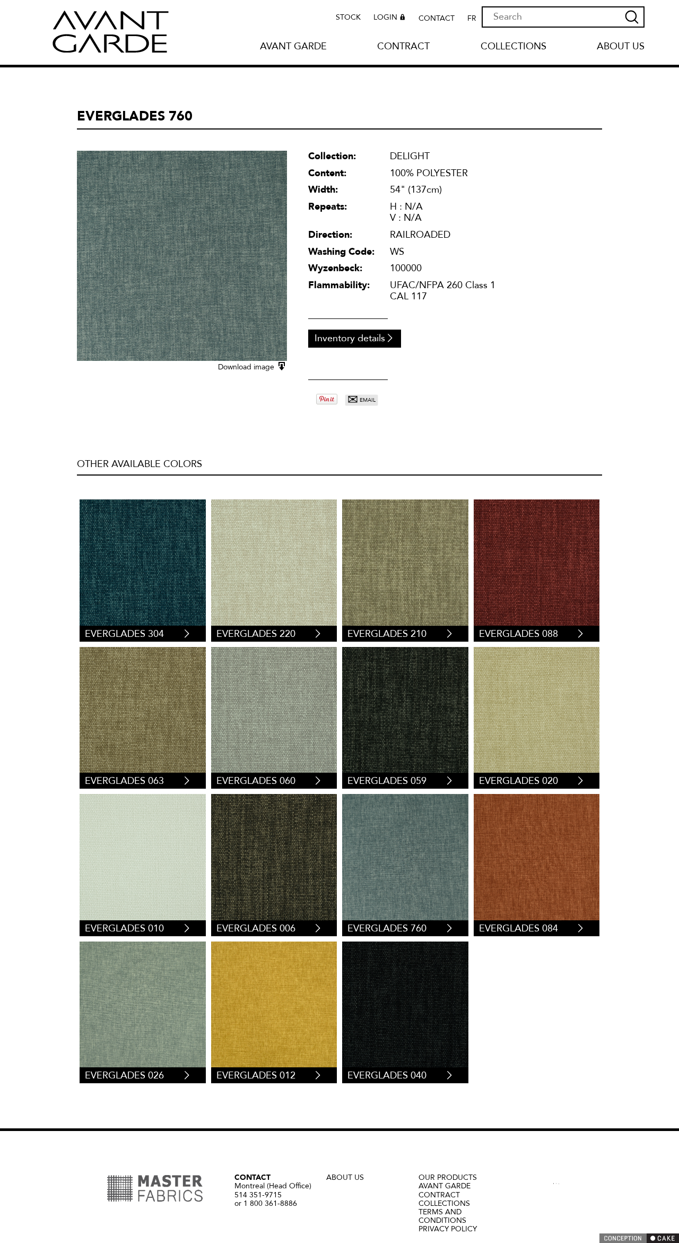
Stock (348, 17)
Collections (513, 47)
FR (471, 18)
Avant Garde (293, 47)
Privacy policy (448, 1229)
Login (385, 17)
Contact (437, 18)
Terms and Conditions (442, 1216)
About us (621, 47)
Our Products (448, 1177)
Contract (403, 47)
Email (361, 400)
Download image (247, 367)
